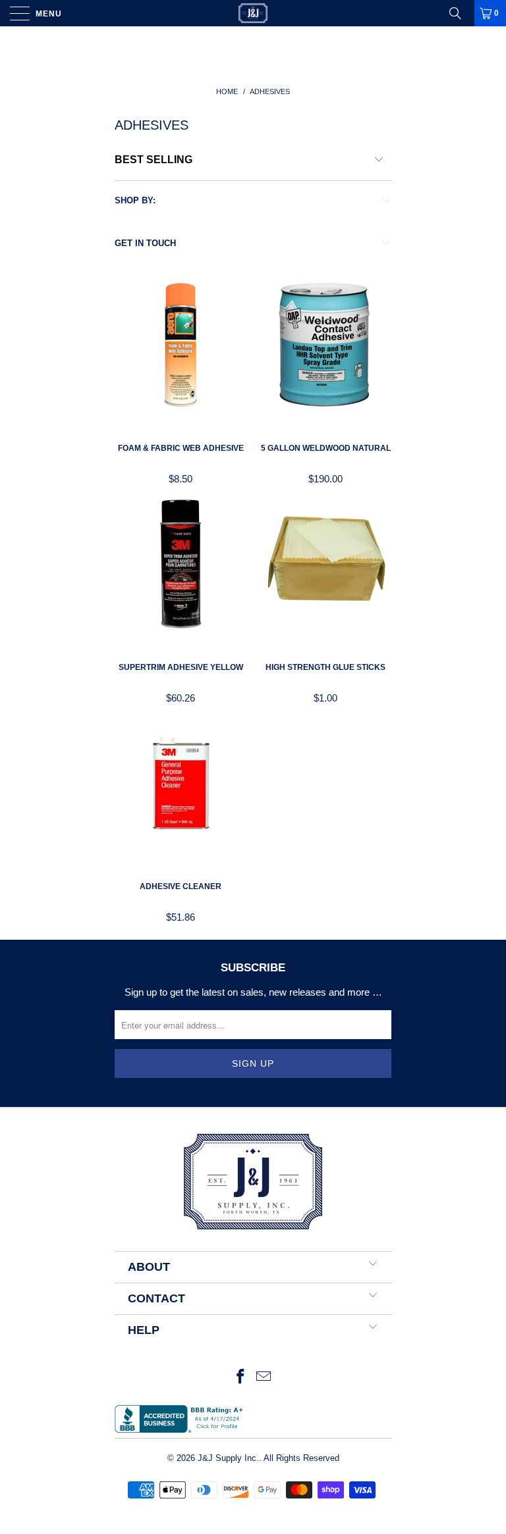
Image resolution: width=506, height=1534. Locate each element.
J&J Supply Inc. (228, 1458)
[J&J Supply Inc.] (253, 13)
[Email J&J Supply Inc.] (264, 1378)
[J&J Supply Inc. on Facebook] (240, 1378)
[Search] (460, 13)
